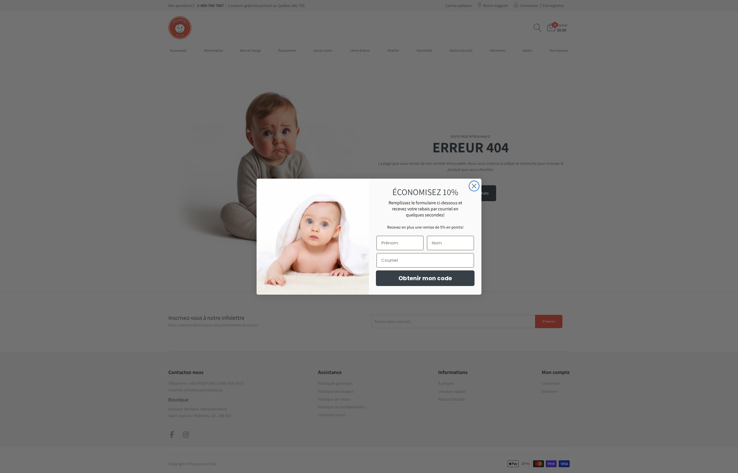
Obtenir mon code (425, 278)
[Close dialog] (474, 186)
